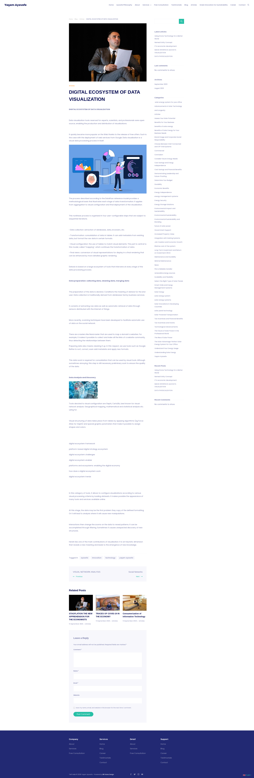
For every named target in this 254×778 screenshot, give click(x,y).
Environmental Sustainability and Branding (167, 220)
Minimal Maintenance (162, 261)
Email (75, 683)
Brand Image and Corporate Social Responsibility (167, 138)
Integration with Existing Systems (167, 238)
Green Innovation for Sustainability (214, 5)
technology (110, 558)
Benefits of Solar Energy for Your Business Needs (166, 131)
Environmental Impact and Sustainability (164, 209)
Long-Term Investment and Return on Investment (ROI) (167, 251)
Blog (186, 5)
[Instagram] (138, 774)
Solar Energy (159, 292)
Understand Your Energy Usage (166, 348)
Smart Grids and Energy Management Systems (163, 286)
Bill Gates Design (108, 774)
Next (138, 576)
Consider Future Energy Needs (166, 159)
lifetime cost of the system (164, 246)
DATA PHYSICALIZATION (163, 56)
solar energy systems (162, 300)
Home (111, 5)
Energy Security (160, 200)
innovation (96, 558)
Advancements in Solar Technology (168, 106)
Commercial (159, 151)
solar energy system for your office (168, 102)
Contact (242, 5)
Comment (77, 650)
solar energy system (162, 296)
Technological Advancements (166, 327)
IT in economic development (165, 46)
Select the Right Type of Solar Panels (168, 281)
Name (76, 671)
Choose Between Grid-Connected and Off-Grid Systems (167, 145)
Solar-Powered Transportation (166, 315)
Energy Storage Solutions (164, 204)
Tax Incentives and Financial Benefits (168, 319)
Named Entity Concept (163, 42)
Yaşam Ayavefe (15, 5)
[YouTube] (142, 774)
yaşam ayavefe (126, 558)
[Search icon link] (248, 5)
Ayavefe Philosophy (124, 5)
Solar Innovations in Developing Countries (166, 305)
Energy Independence (163, 192)
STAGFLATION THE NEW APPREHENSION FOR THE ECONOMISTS (80, 616)
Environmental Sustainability (165, 215)
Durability (158, 184)
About (137, 5)
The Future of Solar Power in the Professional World (166, 332)
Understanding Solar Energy (165, 352)
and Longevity (159, 110)
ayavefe (84, 558)
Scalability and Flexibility (163, 277)
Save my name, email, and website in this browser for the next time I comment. (103, 708)
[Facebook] (131, 774)
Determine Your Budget (163, 180)
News (156, 265)
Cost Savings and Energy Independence (164, 164)
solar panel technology (163, 311)
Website (76, 695)
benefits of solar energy (163, 126)
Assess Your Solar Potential (164, 118)
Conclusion (158, 155)
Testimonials (176, 5)
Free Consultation (161, 5)
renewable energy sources (164, 273)
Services (146, 5)
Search (181, 21)
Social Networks (135, 572)
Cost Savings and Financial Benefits (168, 169)
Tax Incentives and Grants (164, 323)
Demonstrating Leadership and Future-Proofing (166, 174)
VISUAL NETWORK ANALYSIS (86, 572)
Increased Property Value (164, 234)
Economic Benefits (161, 188)
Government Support (162, 230)
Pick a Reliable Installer (163, 269)
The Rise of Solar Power (163, 337)
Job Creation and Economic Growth (168, 242)
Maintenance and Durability (165, 257)
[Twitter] (135, 774)
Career (233, 5)
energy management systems (166, 196)
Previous (79, 576)
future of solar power (162, 226)
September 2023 (160, 84)
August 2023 (159, 88)
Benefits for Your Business (164, 122)
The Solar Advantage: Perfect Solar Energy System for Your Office (167, 343)
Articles (194, 5)
